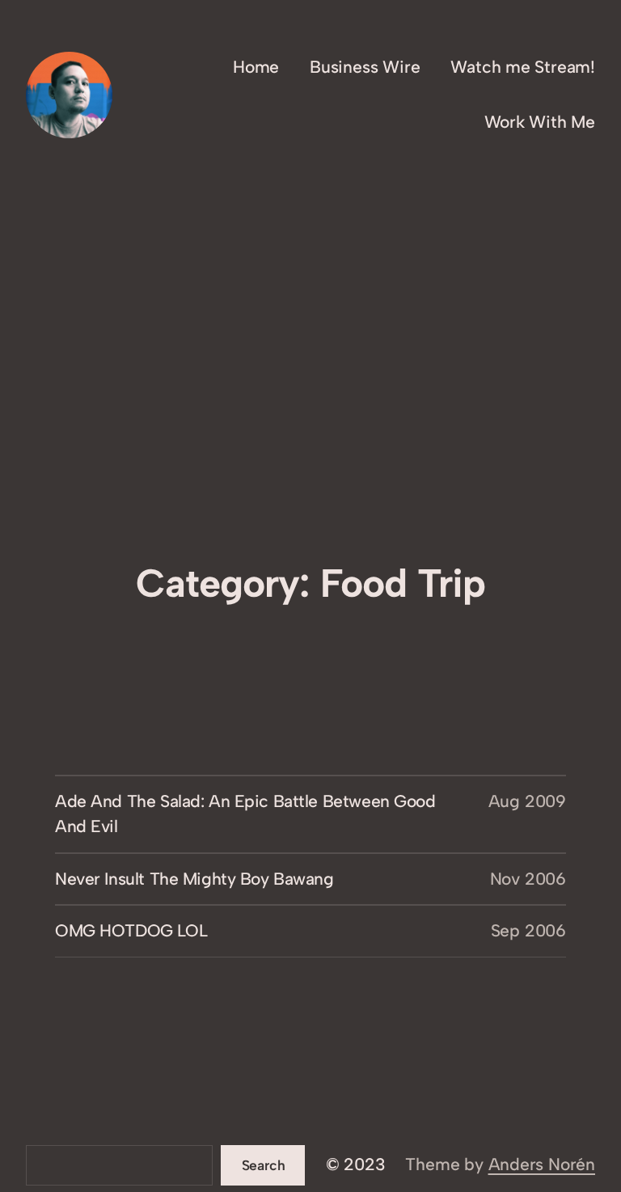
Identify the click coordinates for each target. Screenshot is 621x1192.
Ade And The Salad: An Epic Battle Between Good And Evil (245, 813)
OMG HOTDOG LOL (131, 930)
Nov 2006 (528, 879)
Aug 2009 (527, 801)
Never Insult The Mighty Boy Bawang (194, 879)
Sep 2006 (528, 930)
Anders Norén (541, 1164)
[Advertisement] (310, 426)
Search (263, 1164)
